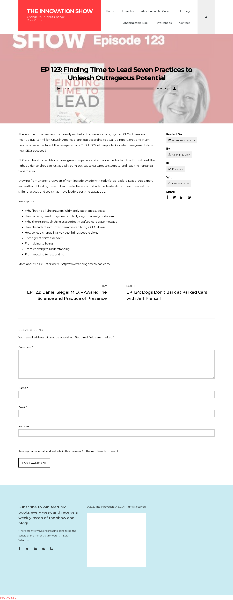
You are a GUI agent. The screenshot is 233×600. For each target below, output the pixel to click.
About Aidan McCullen (156, 11)
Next (129, 286)
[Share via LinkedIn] (181, 197)
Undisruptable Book (136, 22)
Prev (103, 286)
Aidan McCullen (181, 154)
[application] (116, 88)
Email (22, 407)
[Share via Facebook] (167, 197)
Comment (25, 347)
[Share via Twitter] (174, 197)
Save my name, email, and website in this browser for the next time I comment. (68, 451)
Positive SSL (8, 597)
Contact (184, 22)
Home (110, 11)
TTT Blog (184, 11)
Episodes (128, 11)
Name (23, 387)
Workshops (164, 22)
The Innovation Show (60, 11)
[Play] (58, 88)
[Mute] (166, 88)
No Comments (180, 183)
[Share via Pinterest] (189, 197)
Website (23, 426)
